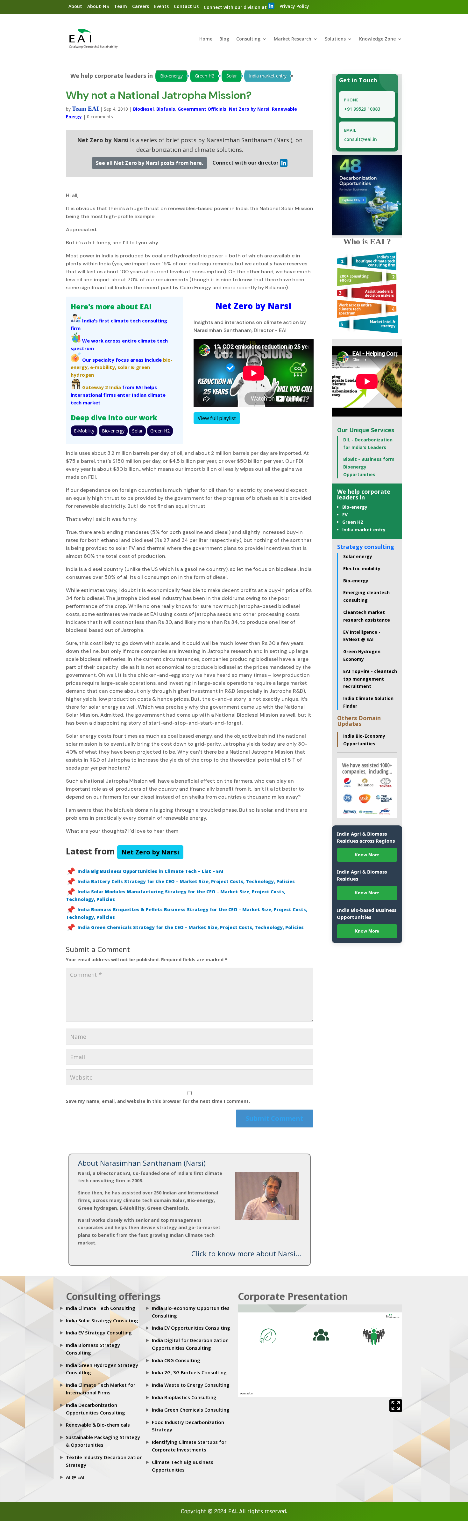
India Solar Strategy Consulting (102, 1320)
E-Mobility (84, 431)
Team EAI (85, 108)
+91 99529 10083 (362, 109)
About (75, 6)
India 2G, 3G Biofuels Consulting (189, 1372)
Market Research (292, 39)
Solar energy (357, 556)
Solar (231, 76)
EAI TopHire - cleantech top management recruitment (370, 679)
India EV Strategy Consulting (99, 1332)
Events (161, 6)
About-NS (98, 6)
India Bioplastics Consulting (184, 1397)
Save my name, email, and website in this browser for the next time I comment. (158, 1101)
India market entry (268, 76)
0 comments (100, 117)
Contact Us (186, 6)
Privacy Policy (294, 6)
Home (205, 39)
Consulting (248, 39)
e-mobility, (103, 367)
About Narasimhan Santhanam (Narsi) (142, 1163)
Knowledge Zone (377, 39)
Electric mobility (361, 568)
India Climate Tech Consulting (100, 1308)
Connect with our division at (236, 7)
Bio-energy (171, 76)
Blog (224, 39)
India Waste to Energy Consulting (191, 1385)
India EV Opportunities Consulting (191, 1328)
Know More (367, 854)
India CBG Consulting (176, 1360)
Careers (140, 6)
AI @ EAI (75, 1477)
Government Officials (202, 109)
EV (345, 515)
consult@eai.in (360, 139)
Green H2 (204, 76)
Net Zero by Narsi (249, 109)
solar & (126, 367)
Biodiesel (143, 109)
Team (120, 6)
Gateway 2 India (101, 387)
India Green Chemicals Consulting (191, 1410)
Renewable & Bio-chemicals (98, 1424)
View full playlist (217, 418)
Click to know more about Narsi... (246, 1253)
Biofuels (165, 109)
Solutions (335, 39)
